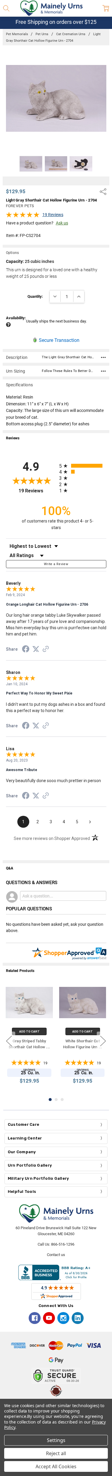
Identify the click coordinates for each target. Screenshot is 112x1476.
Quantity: (35, 296)
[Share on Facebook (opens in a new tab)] (25, 650)
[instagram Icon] (63, 1318)
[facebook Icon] (35, 1318)
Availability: (16, 318)
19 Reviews (52, 214)
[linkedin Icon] (78, 1318)
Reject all (56, 1453)
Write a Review (56, 564)
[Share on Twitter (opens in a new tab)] (35, 649)
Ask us (62, 223)
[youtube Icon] (49, 1318)
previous (9, 1041)
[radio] (82, 466)
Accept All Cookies (56, 1466)
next (103, 1041)
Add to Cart (29, 1031)
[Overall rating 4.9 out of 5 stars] (22, 216)
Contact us (56, 1254)
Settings (56, 1440)
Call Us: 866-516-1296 (56, 1244)
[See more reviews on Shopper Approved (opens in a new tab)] (45, 650)
